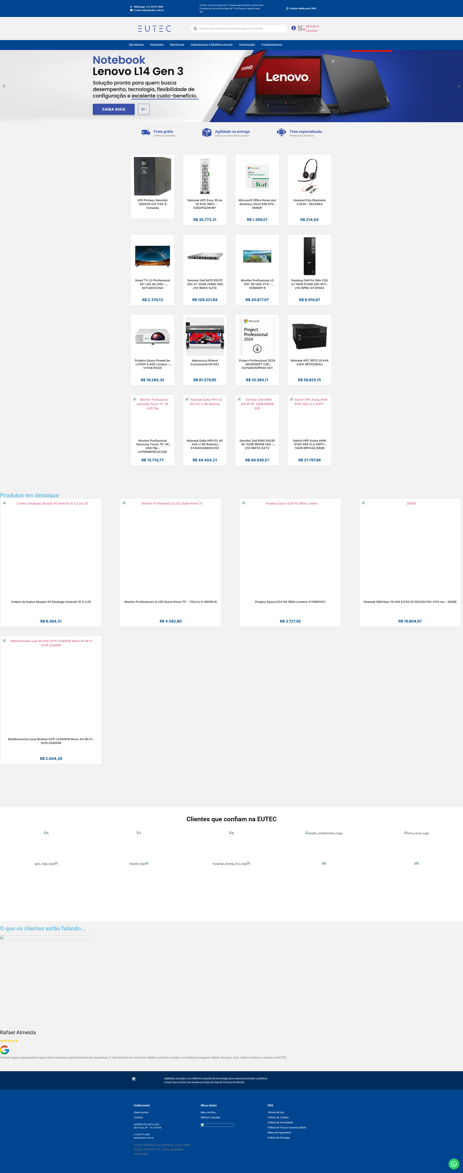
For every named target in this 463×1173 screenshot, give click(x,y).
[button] (4, 86)
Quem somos (141, 1112)
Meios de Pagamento (279, 1132)
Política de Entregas (279, 1137)
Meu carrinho (208, 1112)
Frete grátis (163, 131)
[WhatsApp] (454, 1164)
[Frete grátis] (145, 132)
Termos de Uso (276, 1112)
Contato (138, 1117)
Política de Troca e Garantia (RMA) (287, 1127)
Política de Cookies (278, 1117)
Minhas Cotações (210, 1117)
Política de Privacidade (280, 1122)
